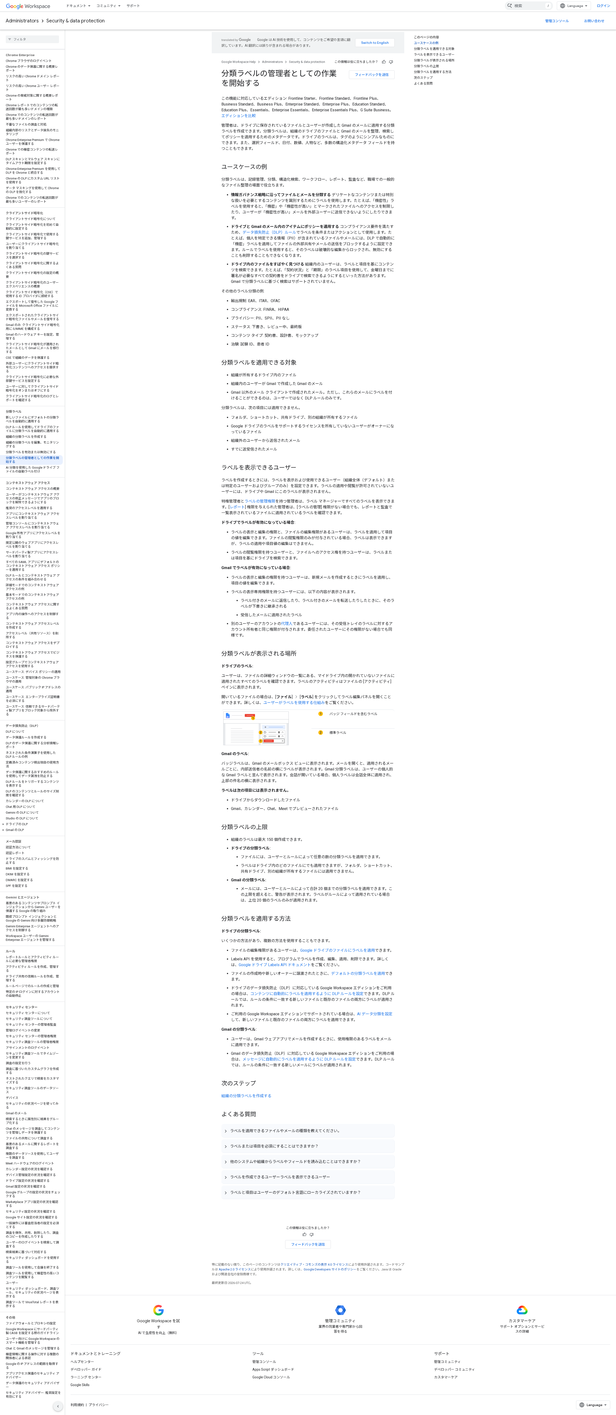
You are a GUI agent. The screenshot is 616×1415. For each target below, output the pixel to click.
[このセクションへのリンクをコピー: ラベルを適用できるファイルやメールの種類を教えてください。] (346, 1131)
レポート (237, 507)
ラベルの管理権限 (259, 501)
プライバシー (99, 1405)
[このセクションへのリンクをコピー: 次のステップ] (261, 1084)
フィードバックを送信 (372, 75)
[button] (31, 824)
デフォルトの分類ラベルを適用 (358, 973)
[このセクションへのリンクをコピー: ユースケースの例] (272, 167)
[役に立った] (383, 62)
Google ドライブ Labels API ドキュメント (275, 965)
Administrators (22, 21)
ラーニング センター (86, 1377)
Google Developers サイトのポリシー (330, 1269)
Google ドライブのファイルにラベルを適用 (337, 950)
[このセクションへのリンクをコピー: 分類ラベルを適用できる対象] (301, 363)
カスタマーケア (446, 1377)
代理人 (287, 623)
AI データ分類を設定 (374, 1014)
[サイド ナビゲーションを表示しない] (58, 1406)
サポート (133, 6)
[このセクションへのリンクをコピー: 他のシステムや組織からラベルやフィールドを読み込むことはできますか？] (366, 1161)
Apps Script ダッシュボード (273, 1369)
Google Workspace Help (238, 62)
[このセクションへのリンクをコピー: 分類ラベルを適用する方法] (295, 919)
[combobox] (529, 5)
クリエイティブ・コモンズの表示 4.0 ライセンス (314, 1264)
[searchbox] (32, 39)
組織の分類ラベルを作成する (246, 1096)
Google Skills (80, 1385)
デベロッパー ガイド (86, 1369)
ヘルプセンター (82, 1362)
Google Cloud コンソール (271, 1377)
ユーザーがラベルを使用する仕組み (294, 702)
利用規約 (77, 1405)
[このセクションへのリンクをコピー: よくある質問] (261, 1115)
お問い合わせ (594, 21)
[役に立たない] (391, 62)
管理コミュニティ (447, 1362)
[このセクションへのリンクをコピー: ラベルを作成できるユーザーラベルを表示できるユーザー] (335, 1177)
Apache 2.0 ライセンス (235, 1269)
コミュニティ (106, 6)
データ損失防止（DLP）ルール (269, 232)
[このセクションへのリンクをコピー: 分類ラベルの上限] (272, 827)
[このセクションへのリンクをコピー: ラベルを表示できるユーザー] (301, 468)
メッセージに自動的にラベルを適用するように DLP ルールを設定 (299, 1059)
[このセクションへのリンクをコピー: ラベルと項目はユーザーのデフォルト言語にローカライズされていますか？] (366, 1192)
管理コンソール (557, 21)
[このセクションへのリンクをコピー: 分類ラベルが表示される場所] (301, 654)
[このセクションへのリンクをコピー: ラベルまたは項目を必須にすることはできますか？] (323, 1146)
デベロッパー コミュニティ (454, 1369)
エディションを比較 (238, 115)
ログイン (603, 6)
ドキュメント (76, 6)
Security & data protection (75, 21)
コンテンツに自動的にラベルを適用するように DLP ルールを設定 (307, 993)
